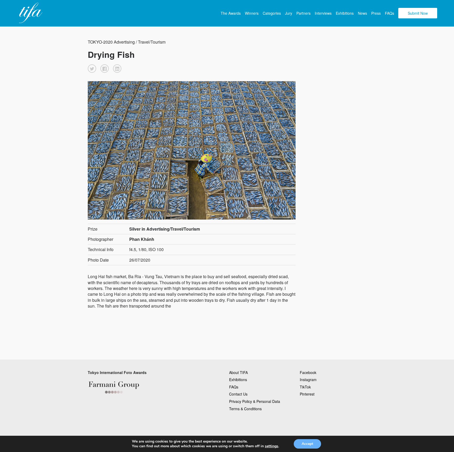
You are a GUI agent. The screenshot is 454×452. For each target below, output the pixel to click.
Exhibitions (345, 13)
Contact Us (238, 394)
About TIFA (238, 372)
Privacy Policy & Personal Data (254, 401)
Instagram (308, 379)
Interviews (323, 13)
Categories (272, 13)
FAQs (389, 13)
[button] (92, 68)
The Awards (231, 13)
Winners (252, 13)
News (362, 13)
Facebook (308, 372)
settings (271, 446)
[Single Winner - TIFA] (30, 13)
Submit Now (418, 13)
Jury (288, 13)
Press (376, 13)
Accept (307, 443)
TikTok (305, 386)
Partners (303, 13)
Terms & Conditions (245, 408)
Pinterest (307, 394)
